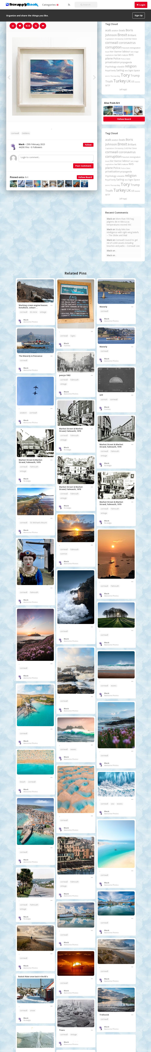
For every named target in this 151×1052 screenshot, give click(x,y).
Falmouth (74, 379)
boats (122, 30)
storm (107, 76)
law (115, 55)
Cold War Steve (130, 39)
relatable (120, 66)
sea (126, 70)
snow (32, 1010)
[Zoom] (36, 26)
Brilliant (132, 35)
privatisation (112, 62)
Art (26, 177)
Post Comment (83, 165)
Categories (49, 4)
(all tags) (123, 89)
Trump (135, 76)
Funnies (67, 345)
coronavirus (127, 43)
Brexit (122, 34)
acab (108, 30)
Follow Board (85, 177)
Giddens (26, 133)
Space (137, 70)
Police (116, 58)
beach (22, 782)
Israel (107, 52)
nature (125, 55)
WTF (107, 85)
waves (137, 82)
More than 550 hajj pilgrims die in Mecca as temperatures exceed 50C (120, 221)
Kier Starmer (116, 51)
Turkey (119, 81)
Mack (25, 320)
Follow (88, 144)
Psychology (110, 66)
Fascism (125, 47)
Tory (125, 75)
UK (128, 81)
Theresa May (115, 76)
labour (126, 51)
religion (131, 66)
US (132, 81)
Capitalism (109, 39)
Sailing (120, 70)
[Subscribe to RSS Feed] (68, 4)
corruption (113, 47)
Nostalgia (67, 450)
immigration (135, 47)
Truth (109, 81)
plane (109, 58)
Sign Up (139, 15)
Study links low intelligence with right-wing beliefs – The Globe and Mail (123, 232)
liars (120, 55)
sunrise (63, 553)
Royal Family (110, 70)
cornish (104, 399)
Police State (125, 59)
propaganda (126, 62)
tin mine (33, 312)
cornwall (15, 133)
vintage (43, 312)
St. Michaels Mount (38, 522)
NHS (131, 54)
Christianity (119, 39)
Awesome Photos (30, 322)
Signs (130, 70)
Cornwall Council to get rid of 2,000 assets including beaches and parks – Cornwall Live (123, 243)
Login (142, 4)
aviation (115, 30)
